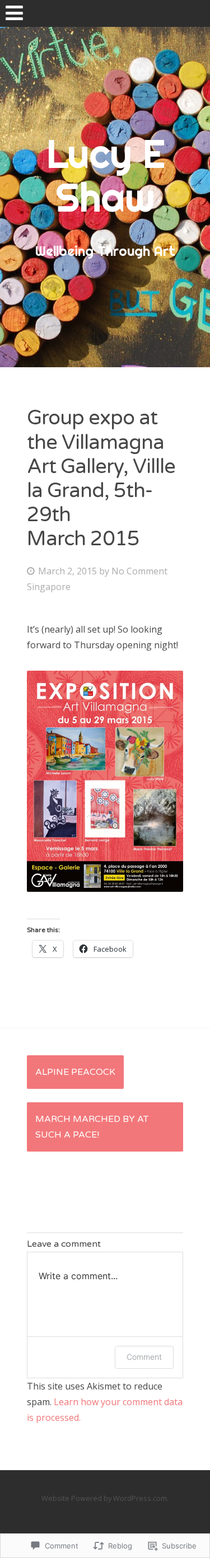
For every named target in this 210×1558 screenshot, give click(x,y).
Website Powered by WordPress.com (104, 1498)
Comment (144, 1357)
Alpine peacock (75, 1072)
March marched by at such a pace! (91, 1126)
